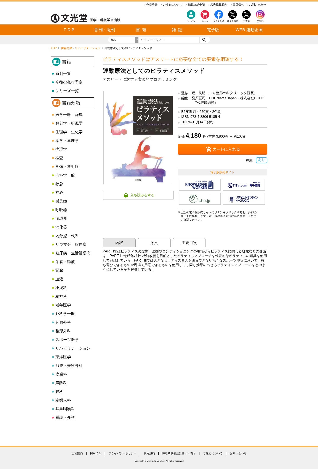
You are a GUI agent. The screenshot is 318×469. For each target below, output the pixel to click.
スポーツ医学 (67, 339)
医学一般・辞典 (69, 114)
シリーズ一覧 (67, 91)
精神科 (61, 296)
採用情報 (95, 453)
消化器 (61, 227)
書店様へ (238, 4)
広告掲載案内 (218, 4)
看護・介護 (65, 417)
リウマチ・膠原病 (71, 244)
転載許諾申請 (196, 4)
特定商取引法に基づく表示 (179, 453)
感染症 (61, 201)
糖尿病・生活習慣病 (72, 253)
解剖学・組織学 (69, 123)
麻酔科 (61, 383)
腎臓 (59, 270)
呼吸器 (61, 210)
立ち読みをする (142, 195)
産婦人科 (63, 400)
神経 (59, 192)
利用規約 (149, 453)
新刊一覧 (63, 73)
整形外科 (63, 331)
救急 (59, 184)
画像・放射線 (67, 166)
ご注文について (172, 4)
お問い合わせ (257, 4)
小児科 (61, 288)
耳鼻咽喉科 (65, 409)
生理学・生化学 (69, 132)
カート (205, 21)
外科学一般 (65, 314)
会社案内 (77, 453)
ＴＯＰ (69, 29)
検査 (59, 158)
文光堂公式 (218, 21)
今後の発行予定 (69, 82)
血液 (59, 279)
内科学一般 (65, 175)
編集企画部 (232, 21)
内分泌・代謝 (67, 236)
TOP (54, 48)
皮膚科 (61, 374)
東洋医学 (63, 357)
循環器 (61, 218)
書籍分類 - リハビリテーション (81, 48)
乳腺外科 (63, 322)
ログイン (191, 21)
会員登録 (151, 4)
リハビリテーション (72, 348)
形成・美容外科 (69, 365)
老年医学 (63, 305)
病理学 (61, 149)
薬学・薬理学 (67, 140)
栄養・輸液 (65, 262)
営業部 (260, 21)
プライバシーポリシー (122, 453)
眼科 (59, 391)
